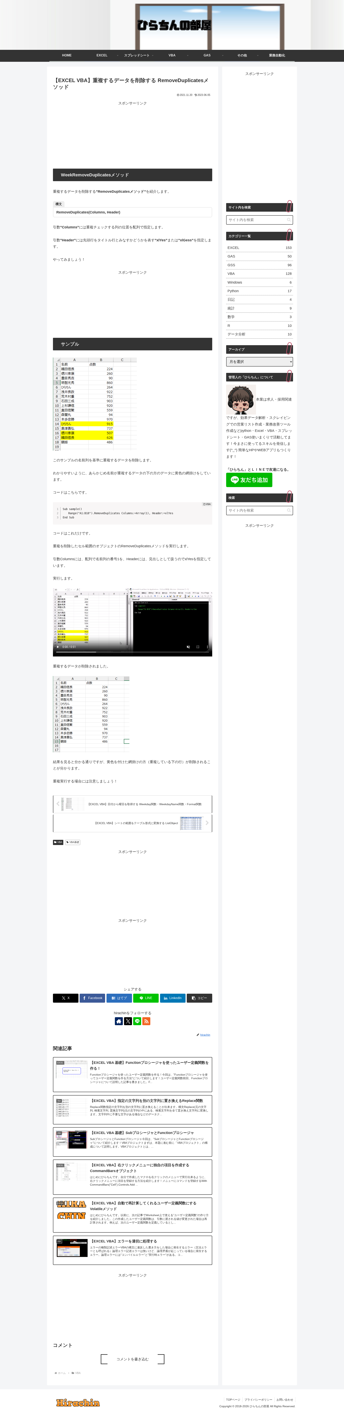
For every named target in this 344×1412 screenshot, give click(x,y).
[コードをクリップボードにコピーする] (208, 511)
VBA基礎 (74, 842)
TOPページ (233, 1399)
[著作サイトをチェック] (119, 1021)
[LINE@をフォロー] (137, 1021)
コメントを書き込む (132, 1359)
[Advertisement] (132, 134)
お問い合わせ (285, 1399)
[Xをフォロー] (128, 1021)
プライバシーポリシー (258, 1399)
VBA (59, 842)
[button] (199, 998)
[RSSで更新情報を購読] (146, 1021)
